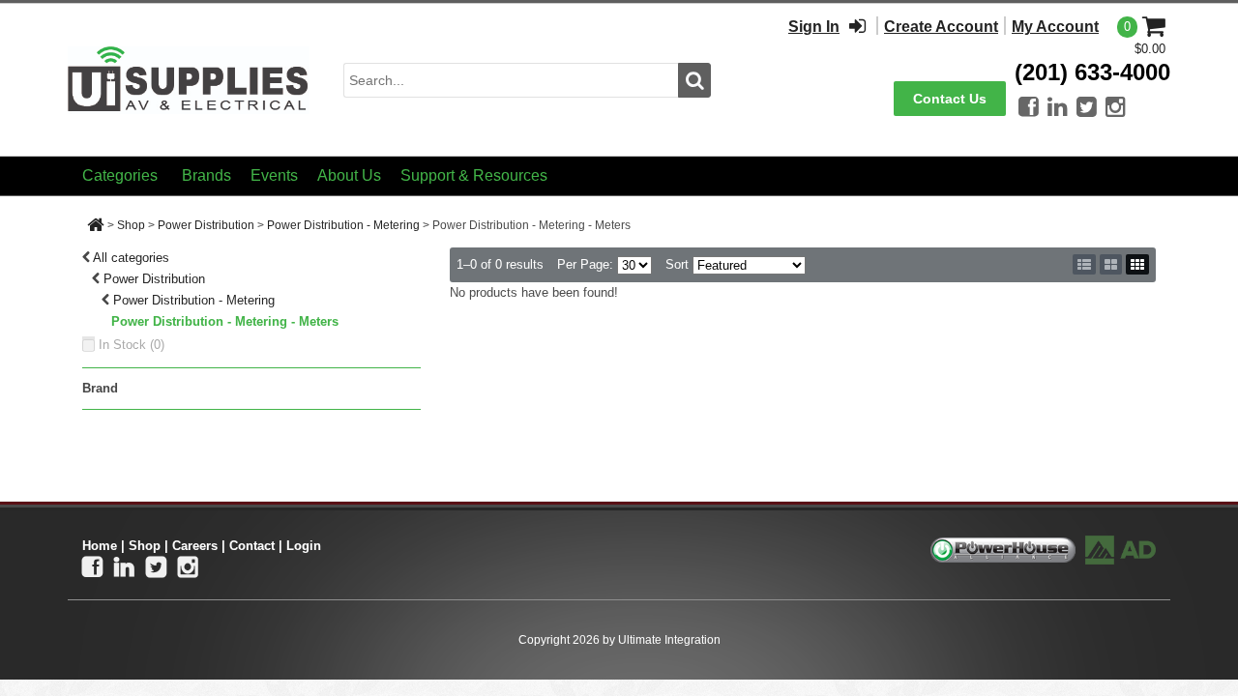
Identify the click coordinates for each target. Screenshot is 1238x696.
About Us (349, 175)
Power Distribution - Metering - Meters (225, 321)
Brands (206, 175)
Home (99, 545)
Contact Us (950, 98)
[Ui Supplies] (189, 79)
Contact (252, 545)
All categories (131, 257)
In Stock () (131, 344)
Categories (120, 175)
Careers (195, 545)
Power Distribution (206, 225)
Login (303, 545)
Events (274, 175)
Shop (131, 225)
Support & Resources (473, 175)
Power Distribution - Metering (343, 225)
